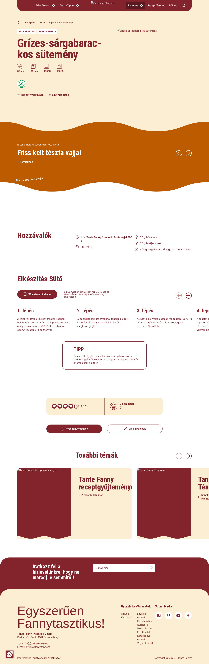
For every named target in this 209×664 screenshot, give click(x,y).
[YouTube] (178, 615)
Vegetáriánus (47, 31)
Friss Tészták (43, 5)
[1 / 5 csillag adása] (54, 406)
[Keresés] (183, 5)
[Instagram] (158, 615)
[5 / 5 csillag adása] (76, 406)
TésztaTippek (67, 5)
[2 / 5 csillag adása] (59, 406)
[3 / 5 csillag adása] (65, 406)
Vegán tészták (145, 643)
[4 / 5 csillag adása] (70, 406)
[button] (53, 5)
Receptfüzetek (155, 5)
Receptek (133, 5)
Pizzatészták (144, 621)
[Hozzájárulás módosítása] (9, 654)
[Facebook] (188, 615)
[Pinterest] (168, 615)
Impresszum (24, 657)
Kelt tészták (27, 31)
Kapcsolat (126, 617)
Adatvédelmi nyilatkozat (46, 657)
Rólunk (173, 5)
